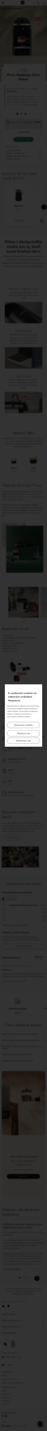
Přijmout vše (23, 733)
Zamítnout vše (23, 740)
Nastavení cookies (23, 725)
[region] (23, 715)
